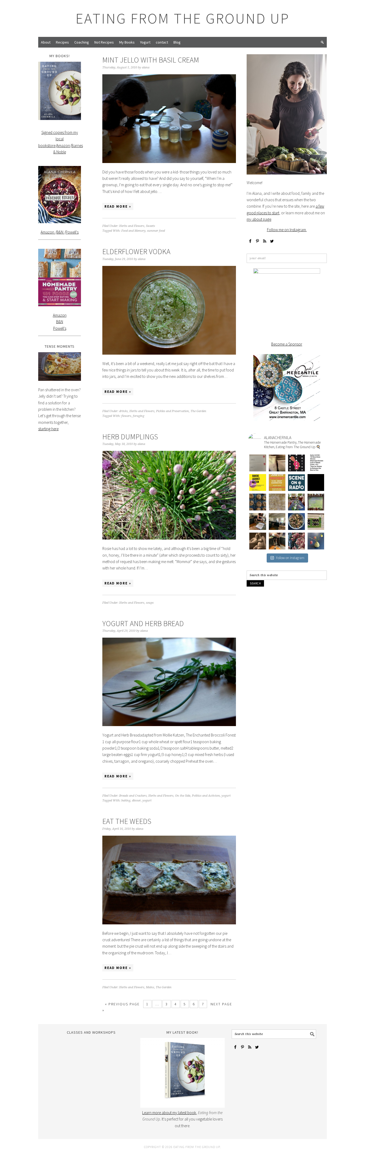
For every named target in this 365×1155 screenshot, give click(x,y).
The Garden (198, 411)
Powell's (72, 232)
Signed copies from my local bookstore (58, 139)
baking (125, 800)
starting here (48, 428)
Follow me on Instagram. (287, 229)
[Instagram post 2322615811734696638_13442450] (316, 482)
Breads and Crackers (133, 795)
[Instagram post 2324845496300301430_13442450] (277, 482)
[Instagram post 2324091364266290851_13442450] (296, 482)
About (46, 42)
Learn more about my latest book (169, 1112)
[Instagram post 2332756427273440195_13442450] (296, 463)
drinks (123, 411)
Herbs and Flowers (131, 226)
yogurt (226, 795)
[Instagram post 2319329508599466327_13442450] (257, 502)
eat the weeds (126, 821)
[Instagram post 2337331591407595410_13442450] (257, 463)
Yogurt (145, 42)
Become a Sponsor (286, 344)
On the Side (182, 795)
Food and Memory (133, 230)
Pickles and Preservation (172, 411)
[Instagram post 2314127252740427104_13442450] (296, 502)
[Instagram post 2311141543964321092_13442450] (277, 521)
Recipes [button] (62, 42)
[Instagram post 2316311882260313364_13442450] (277, 502)
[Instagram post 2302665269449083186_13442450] (296, 541)
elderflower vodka (136, 251)
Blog (177, 42)
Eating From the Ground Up (183, 18)
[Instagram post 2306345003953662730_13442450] (257, 541)
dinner (136, 800)
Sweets (150, 226)
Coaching (81, 42)
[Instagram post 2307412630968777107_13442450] (316, 521)
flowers (126, 416)
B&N (60, 232)
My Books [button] (127, 42)
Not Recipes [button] (104, 42)
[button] (322, 42)
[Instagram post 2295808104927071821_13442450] (316, 541)
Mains (150, 987)
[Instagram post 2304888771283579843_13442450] (277, 541)
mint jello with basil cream (150, 60)
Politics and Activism (206, 795)
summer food (156, 230)
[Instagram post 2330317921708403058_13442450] (316, 463)
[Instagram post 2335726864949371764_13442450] (277, 463)
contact (162, 42)
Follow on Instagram (290, 558)
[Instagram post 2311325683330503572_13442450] (257, 521)
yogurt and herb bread (143, 623)
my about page (259, 219)
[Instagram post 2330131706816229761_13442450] (257, 482)
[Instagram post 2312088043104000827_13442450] (316, 502)
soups (150, 602)
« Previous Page (122, 1004)
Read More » (117, 206)
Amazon (63, 145)
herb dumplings (130, 436)
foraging (138, 416)
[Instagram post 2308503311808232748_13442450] (296, 521)
